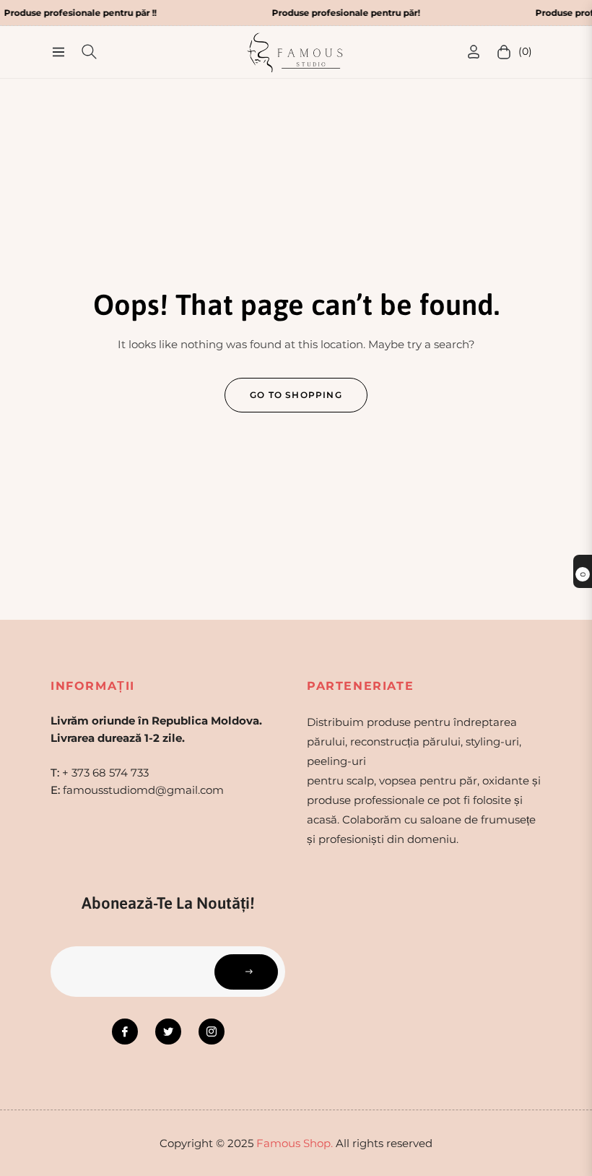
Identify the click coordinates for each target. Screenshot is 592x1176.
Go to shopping (296, 394)
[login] (473, 51)
